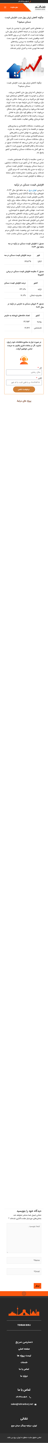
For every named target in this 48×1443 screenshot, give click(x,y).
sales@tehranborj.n (21, 1404)
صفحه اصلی (24, 1349)
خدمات (24, 1362)
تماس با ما (24, 1369)
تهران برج (33, 190)
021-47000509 (23, 1)
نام (40, 367)
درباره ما (24, 1376)
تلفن (40, 378)
